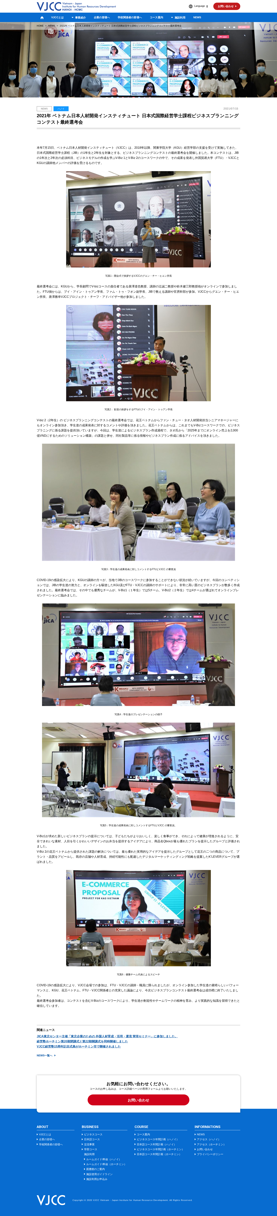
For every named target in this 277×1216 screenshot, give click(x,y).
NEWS (197, 17)
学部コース (90, 1149)
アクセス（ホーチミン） (211, 1144)
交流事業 (89, 1144)
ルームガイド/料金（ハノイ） (103, 1159)
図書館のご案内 (95, 1169)
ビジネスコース (93, 1134)
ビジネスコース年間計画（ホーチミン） (160, 1149)
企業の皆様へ (102, 17)
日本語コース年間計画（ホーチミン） (159, 1154)
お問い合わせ (138, 1100)
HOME (40, 26)
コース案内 (156, 17)
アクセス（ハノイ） (209, 1139)
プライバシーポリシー (210, 1154)
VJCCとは (57, 17)
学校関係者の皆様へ (130, 17)
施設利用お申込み (96, 1179)
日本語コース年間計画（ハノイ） (156, 1144)
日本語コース (92, 1139)
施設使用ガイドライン (99, 1174)
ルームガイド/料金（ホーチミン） (106, 1164)
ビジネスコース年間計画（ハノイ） (158, 1139)
